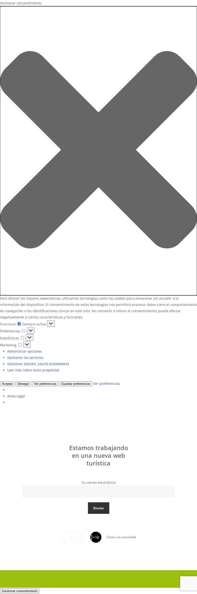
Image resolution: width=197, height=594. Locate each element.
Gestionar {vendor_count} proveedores (38, 364)
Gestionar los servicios (25, 357)
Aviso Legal (16, 396)
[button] (98, 150)
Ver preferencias (45, 384)
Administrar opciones (24, 351)
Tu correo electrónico (98, 482)
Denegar (23, 384)
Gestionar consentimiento (19, 591)
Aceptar (7, 384)
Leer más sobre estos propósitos (33, 370)
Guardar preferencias (75, 384)
